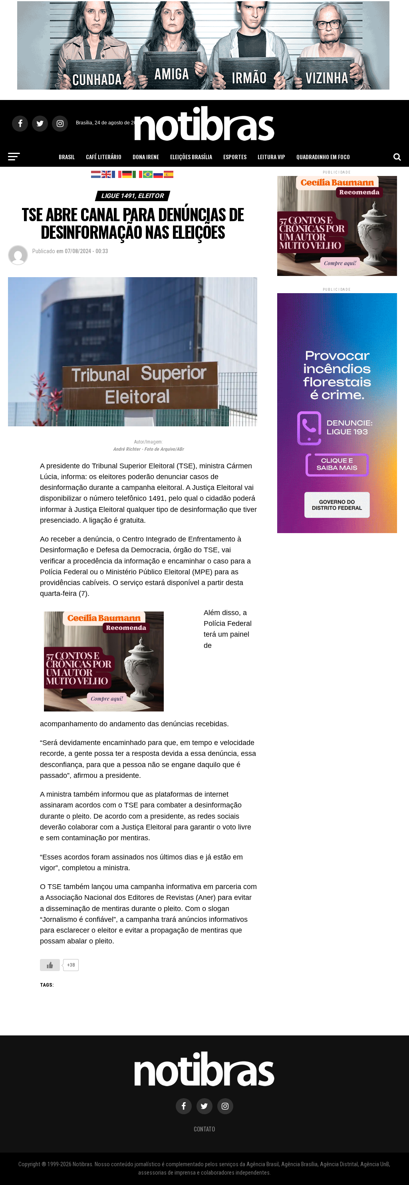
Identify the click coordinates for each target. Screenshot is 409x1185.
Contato (204, 1129)
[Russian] (158, 174)
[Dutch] (96, 174)
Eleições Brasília (191, 156)
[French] (117, 174)
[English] (106, 174)
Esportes (234, 156)
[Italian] (138, 174)
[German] (127, 174)
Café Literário (103, 156)
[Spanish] (169, 174)
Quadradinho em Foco (323, 156)
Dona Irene (146, 156)
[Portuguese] (148, 174)
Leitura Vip (271, 156)
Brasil (67, 156)
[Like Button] (50, 965)
